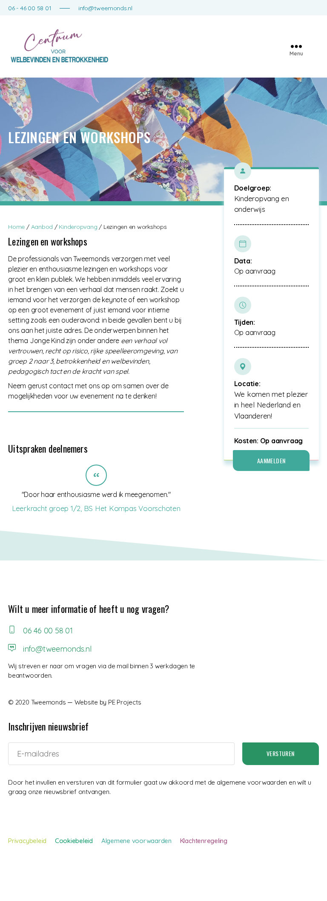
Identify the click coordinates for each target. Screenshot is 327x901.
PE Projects (124, 702)
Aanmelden (271, 460)
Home (16, 227)
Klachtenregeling (203, 841)
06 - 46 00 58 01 (29, 8)
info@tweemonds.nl (105, 8)
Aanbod (42, 227)
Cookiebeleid (74, 841)
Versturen (281, 753)
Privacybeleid (27, 841)
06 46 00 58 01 (46, 630)
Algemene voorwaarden (136, 841)
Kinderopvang (78, 227)
